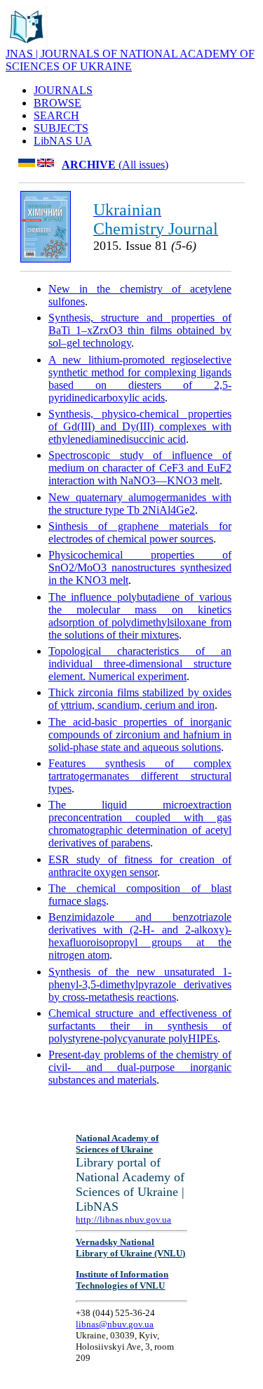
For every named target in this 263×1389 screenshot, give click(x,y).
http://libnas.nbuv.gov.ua (123, 1219)
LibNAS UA (63, 141)
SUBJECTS (61, 128)
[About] (27, 44)
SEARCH (56, 115)
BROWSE (57, 103)
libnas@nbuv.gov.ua (115, 1324)
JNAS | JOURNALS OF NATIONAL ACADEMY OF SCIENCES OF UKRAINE (130, 60)
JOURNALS (63, 90)
